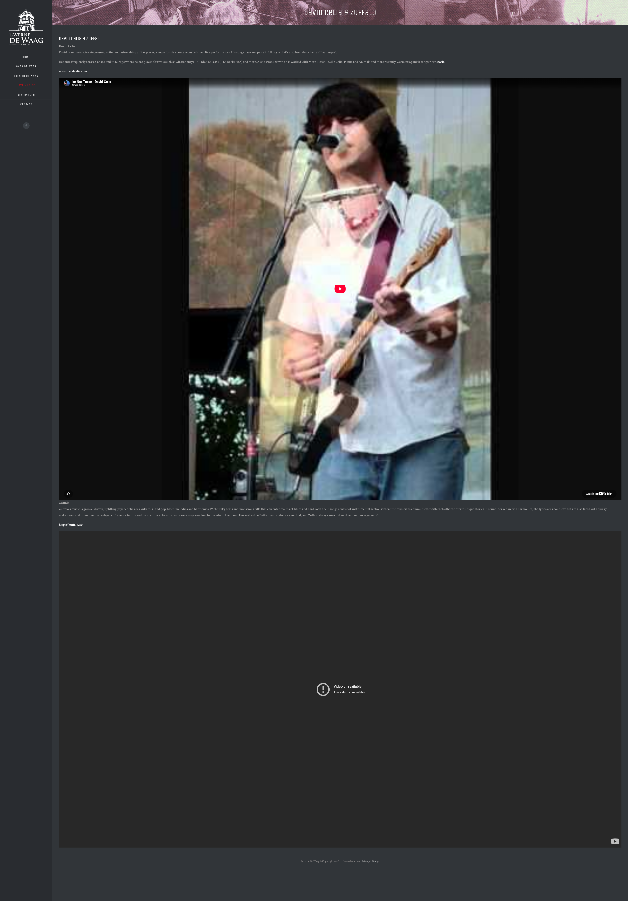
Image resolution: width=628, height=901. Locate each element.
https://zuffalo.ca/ (71, 525)
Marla (440, 62)
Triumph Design (370, 861)
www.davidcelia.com (73, 71)
